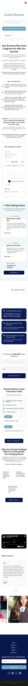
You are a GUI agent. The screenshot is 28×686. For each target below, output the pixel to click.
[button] (25, 3)
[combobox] (14, 191)
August (13, 161)
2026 (16, 161)
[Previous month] (6, 161)
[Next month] (22, 161)
